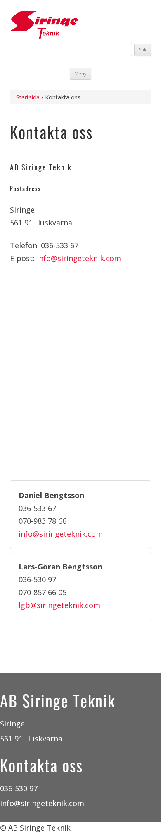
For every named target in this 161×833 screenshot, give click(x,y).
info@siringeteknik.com (79, 258)
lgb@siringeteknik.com (59, 605)
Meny (80, 73)
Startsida (28, 97)
